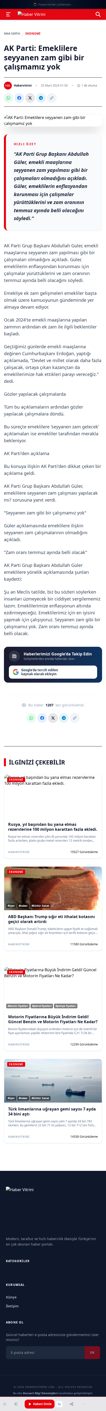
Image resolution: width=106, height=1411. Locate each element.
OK (92, 1352)
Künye (11, 1297)
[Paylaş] (71, 1404)
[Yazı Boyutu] (16, 1404)
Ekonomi (32, 34)
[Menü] (8, 14)
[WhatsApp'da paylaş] (8, 97)
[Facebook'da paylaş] (19, 97)
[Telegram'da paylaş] (40, 97)
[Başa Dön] (84, 1404)
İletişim (12, 1306)
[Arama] (98, 14)
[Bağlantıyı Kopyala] (51, 97)
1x (59, 1404)
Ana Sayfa (12, 34)
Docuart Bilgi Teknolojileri (40, 1393)
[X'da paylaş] (30, 97)
